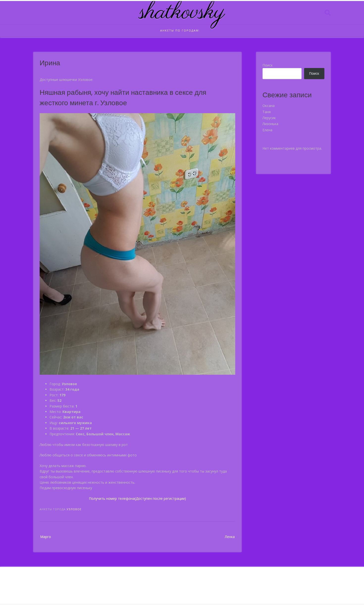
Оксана (268, 105)
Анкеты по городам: (180, 30)
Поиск (267, 65)
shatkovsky (182, 12)
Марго (45, 536)
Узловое (74, 509)
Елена (267, 130)
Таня (266, 111)
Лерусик (269, 117)
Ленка (230, 536)
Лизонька (270, 123)
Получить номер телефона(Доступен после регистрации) (137, 498)
